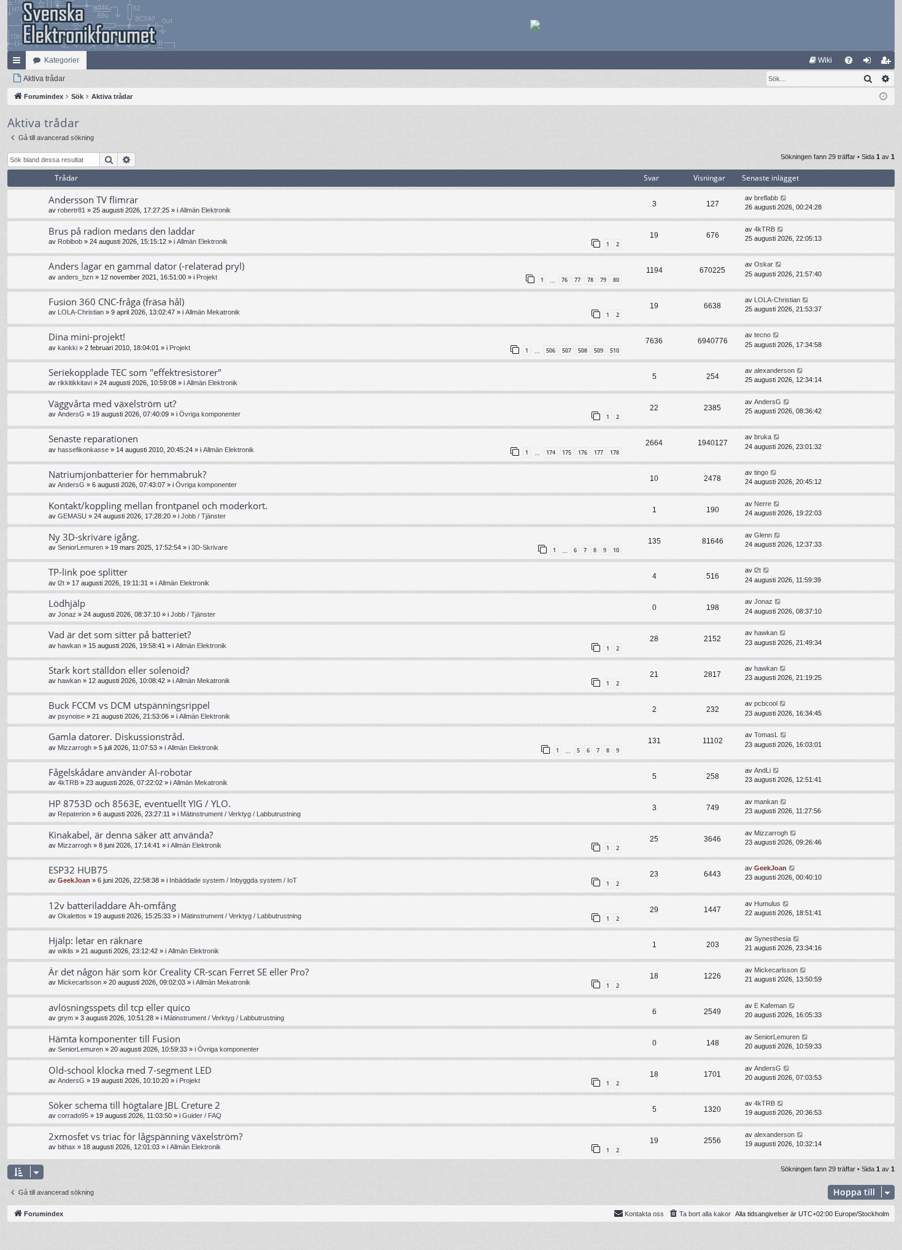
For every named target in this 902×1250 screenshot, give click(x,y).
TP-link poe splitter (88, 572)
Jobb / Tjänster (203, 516)
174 (550, 452)
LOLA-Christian (81, 312)
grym (65, 1017)
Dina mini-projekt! (86, 336)
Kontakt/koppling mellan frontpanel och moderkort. (158, 505)
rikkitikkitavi (75, 382)
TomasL (766, 734)
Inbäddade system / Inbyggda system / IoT (233, 880)
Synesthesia (772, 938)
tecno (762, 334)
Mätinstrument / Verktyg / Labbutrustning (240, 814)
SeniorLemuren (80, 547)
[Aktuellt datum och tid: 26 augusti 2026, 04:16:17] (883, 97)
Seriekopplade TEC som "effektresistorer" (135, 372)
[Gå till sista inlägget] (784, 198)
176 (582, 452)
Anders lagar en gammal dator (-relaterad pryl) (146, 266)
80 (616, 280)
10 (616, 550)
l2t (61, 583)
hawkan (69, 645)
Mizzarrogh (74, 747)
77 (577, 280)
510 (614, 350)
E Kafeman (770, 1005)
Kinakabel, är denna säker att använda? (130, 835)
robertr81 (71, 210)
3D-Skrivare (209, 547)
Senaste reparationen (93, 438)
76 (564, 280)
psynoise (71, 716)
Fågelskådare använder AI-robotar (120, 772)
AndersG (71, 414)
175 (566, 452)
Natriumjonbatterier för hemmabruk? (127, 474)
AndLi (762, 770)
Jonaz (67, 614)
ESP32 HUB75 (78, 870)
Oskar (763, 264)
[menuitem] (820, 60)
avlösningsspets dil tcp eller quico (119, 1007)
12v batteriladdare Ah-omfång (112, 905)
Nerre (762, 503)
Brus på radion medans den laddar (121, 231)
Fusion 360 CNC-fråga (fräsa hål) (116, 301)
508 (582, 350)
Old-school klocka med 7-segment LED (130, 1070)
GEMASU (72, 516)
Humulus (767, 903)
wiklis (66, 951)
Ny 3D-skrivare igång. (93, 537)
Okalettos (72, 916)
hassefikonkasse (83, 449)
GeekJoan (74, 880)
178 (614, 452)
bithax (66, 1146)
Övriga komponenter (210, 414)
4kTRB (764, 229)
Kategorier (61, 60)
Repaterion (74, 814)
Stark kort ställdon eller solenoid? (118, 670)
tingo (761, 472)
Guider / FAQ (202, 1115)
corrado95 (73, 1115)
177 (598, 452)
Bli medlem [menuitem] (888, 62)
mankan (766, 801)
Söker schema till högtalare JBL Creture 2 (134, 1105)
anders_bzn (75, 277)
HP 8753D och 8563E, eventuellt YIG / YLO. (139, 803)
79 (603, 280)
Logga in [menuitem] (869, 62)
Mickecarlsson (79, 982)
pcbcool (765, 703)
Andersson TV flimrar (93, 199)
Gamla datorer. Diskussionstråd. (116, 736)
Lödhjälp (66, 603)
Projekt (206, 277)
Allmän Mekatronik (212, 312)
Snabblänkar (19, 62)
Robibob (70, 241)
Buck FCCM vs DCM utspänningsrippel (129, 705)
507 (566, 350)
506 (550, 350)
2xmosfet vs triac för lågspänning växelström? (145, 1136)
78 (590, 280)
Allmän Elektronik (205, 210)
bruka (762, 436)
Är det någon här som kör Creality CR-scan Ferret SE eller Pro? (178, 972)
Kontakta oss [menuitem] (644, 1213)
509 (598, 350)
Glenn (763, 535)
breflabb (766, 197)
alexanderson (774, 370)
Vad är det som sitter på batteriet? (119, 634)
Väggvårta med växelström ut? (112, 403)
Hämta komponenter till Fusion (114, 1039)
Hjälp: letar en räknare (95, 940)
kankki (67, 347)
